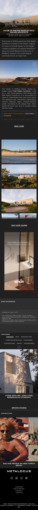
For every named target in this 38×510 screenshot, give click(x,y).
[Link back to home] (19, 472)
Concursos (28, 340)
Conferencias (9, 343)
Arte (17, 336)
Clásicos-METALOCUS (14, 340)
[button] (3, 379)
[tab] (10, 337)
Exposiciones (29, 343)
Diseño (19, 343)
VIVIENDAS (10, 336)
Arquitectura (26, 336)
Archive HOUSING (19, 408)
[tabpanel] (19, 379)
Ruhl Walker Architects (22, 91)
